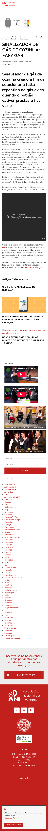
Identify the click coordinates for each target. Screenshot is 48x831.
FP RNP (7, 562)
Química (7, 620)
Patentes (8, 602)
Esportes (8, 550)
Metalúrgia (9, 592)
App (6, 494)
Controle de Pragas (12, 519)
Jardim (7, 580)
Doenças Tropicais (12, 537)
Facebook (29, 267)
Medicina (8, 587)
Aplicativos (24, 794)
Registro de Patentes (24, 792)
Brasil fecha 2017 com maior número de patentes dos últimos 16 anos (23, 340)
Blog (6, 509)
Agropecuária (10, 487)
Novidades (24, 39)
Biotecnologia (10, 507)
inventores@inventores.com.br (24, 771)
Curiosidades (9, 527)
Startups (8, 633)
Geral (31, 37)
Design (7, 532)
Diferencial (23, 37)
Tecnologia (9, 635)
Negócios (8, 597)
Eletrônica (8, 547)
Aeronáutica (9, 484)
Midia (6, 595)
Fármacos (8, 555)
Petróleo (8, 612)
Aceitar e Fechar (13, 825)
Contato (24, 803)
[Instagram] (24, 710)
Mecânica (14, 39)
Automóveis (9, 499)
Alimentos (8, 492)
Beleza (7, 504)
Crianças (8, 524)
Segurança (8, 625)
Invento (5, 39)
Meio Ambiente (10, 590)
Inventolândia (10, 575)
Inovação (39, 37)
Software (8, 630)
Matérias (8, 582)
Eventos (7, 552)
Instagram (39, 267)
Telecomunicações (12, 638)
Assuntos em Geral (9, 37)
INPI (4, 247)
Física (6, 557)
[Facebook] (17, 710)
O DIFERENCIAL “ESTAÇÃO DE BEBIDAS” (18, 288)
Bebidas (7, 502)
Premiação (8, 618)
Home (24, 783)
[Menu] (44, 4)
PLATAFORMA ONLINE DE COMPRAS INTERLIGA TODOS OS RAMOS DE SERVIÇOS (22, 319)
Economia (8, 539)
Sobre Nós (24, 786)
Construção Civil (11, 517)
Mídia (24, 797)
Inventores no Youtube (14, 577)
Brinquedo (8, 512)
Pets (6, 615)
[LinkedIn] (31, 710)
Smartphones (10, 628)
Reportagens (9, 623)
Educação (8, 545)
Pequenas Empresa (12, 608)
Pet (5, 610)
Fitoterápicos (9, 560)
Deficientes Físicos (12, 529)
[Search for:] (25, 464)
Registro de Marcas (24, 789)
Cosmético (8, 522)
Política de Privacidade (12, 818)
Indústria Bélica (10, 567)
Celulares (8, 514)
